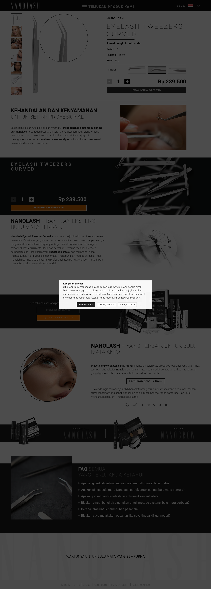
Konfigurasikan (127, 304)
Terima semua (86, 304)
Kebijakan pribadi (73, 283)
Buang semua (107, 304)
